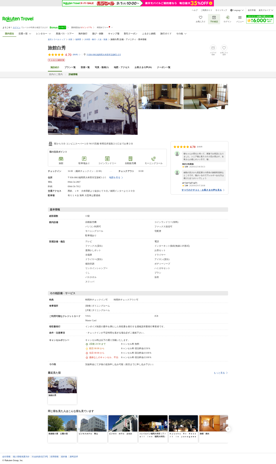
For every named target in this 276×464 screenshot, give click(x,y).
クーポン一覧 (163, 67)
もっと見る (219, 373)
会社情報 (6, 456)
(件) (75, 55)
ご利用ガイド (206, 10)
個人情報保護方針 (21, 456)
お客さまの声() (143, 67)
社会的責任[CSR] (40, 456)
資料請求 (74, 456)
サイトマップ (221, 10)
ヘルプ (195, 10)
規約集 (64, 456)
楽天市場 (252, 10)
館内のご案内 (56, 74)
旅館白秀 (57, 47)
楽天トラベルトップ (56, 39)
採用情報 (54, 456)
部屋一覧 (85, 67)
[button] (75, 379)
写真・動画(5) (102, 67)
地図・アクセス (122, 67)
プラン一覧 (70, 67)
